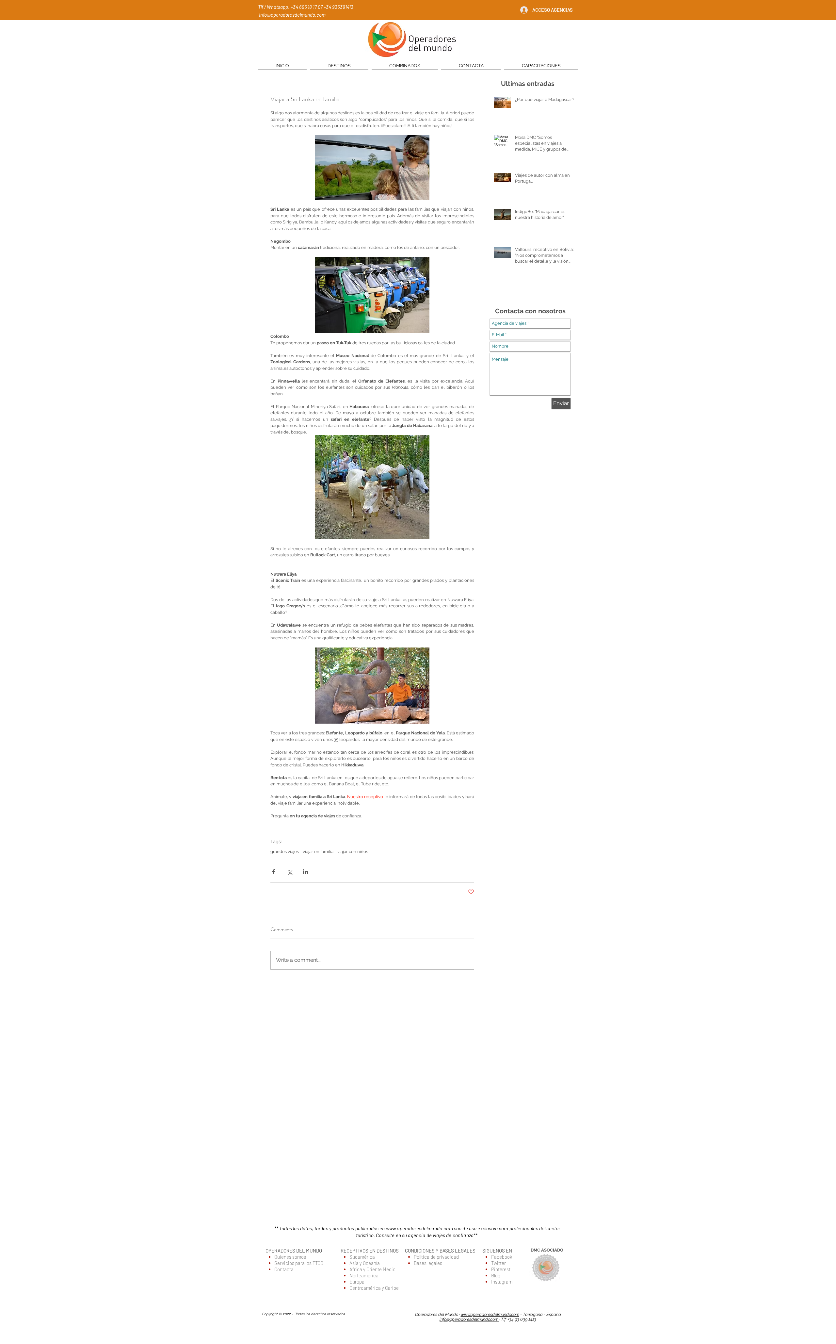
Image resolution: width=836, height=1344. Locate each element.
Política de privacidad (436, 1257)
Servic (281, 1263)
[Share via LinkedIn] (305, 872)
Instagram (501, 1282)
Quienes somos (290, 1257)
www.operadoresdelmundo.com (419, 1228)
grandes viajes (284, 851)
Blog (495, 1275)
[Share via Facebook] (273, 872)
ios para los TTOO (306, 1263)
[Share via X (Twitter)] (289, 872)
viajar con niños (352, 851)
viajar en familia (318, 851)
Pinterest (500, 1269)
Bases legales (428, 1263)
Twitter (498, 1263)
